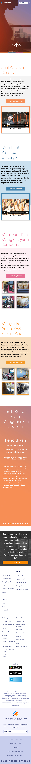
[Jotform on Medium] (12, 761)
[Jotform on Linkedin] (9, 761)
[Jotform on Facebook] (2, 761)
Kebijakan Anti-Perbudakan (15, 755)
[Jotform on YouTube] (22, 761)
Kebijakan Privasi (15, 743)
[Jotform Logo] (6, 2)
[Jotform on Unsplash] (28, 761)
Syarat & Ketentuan (15, 739)
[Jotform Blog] (15, 761)
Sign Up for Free (23, 2)
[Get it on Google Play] (15, 668)
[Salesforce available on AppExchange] (15, 679)
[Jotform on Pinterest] (19, 761)
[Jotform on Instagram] (25, 761)
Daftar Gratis (15, 562)
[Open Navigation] (29, 2)
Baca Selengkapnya (16, 101)
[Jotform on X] (5, 761)
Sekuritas (15, 747)
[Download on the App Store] (15, 673)
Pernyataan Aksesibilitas (15, 751)
